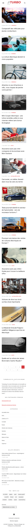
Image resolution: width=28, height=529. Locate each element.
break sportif (21, 494)
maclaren (21, 497)
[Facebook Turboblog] (14, 514)
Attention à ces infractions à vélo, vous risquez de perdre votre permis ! (12, 87)
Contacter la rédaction (14, 518)
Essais (3, 424)
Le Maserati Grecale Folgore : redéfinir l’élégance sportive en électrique (13, 330)
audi (15, 494)
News (3, 440)
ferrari (11, 497)
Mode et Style (5, 437)
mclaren (5, 499)
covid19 (6, 497)
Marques (4, 434)
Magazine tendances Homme (9, 405)
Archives (4, 504)
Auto (12, 145)
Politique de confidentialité (14, 525)
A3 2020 (5, 494)
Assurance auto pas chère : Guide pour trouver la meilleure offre (13, 271)
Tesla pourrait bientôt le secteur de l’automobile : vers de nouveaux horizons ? (13, 210)
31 (17, 370)
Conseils (13, 25)
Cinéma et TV (5, 418)
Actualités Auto (15, 176)
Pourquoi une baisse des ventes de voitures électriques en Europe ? (13, 240)
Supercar (4, 443)
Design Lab (21, 524)
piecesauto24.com (6, 400)
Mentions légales (14, 520)
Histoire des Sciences (7, 428)
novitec (10, 499)
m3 (16, 497)
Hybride (13, 53)
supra (15, 499)
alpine (10, 494)
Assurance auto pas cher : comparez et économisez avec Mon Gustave (13, 151)
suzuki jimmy (22, 499)
